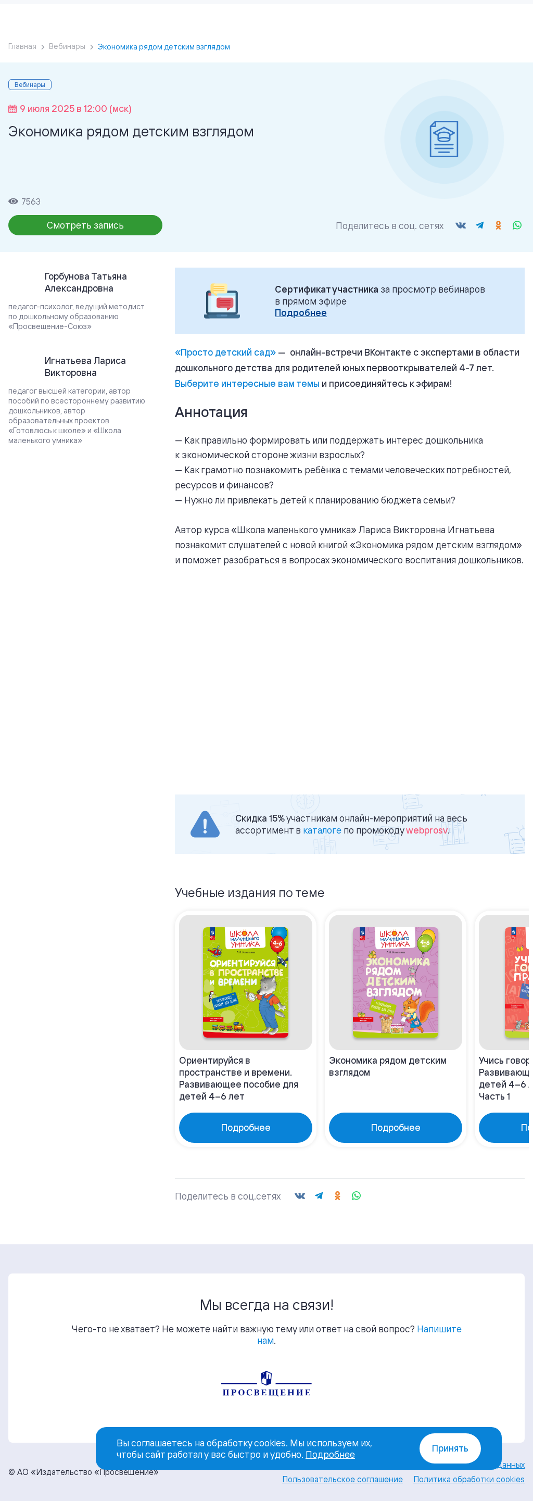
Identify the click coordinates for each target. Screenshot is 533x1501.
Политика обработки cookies (469, 1479)
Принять (450, 1448)
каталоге (322, 830)
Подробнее (301, 313)
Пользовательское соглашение (342, 1479)
